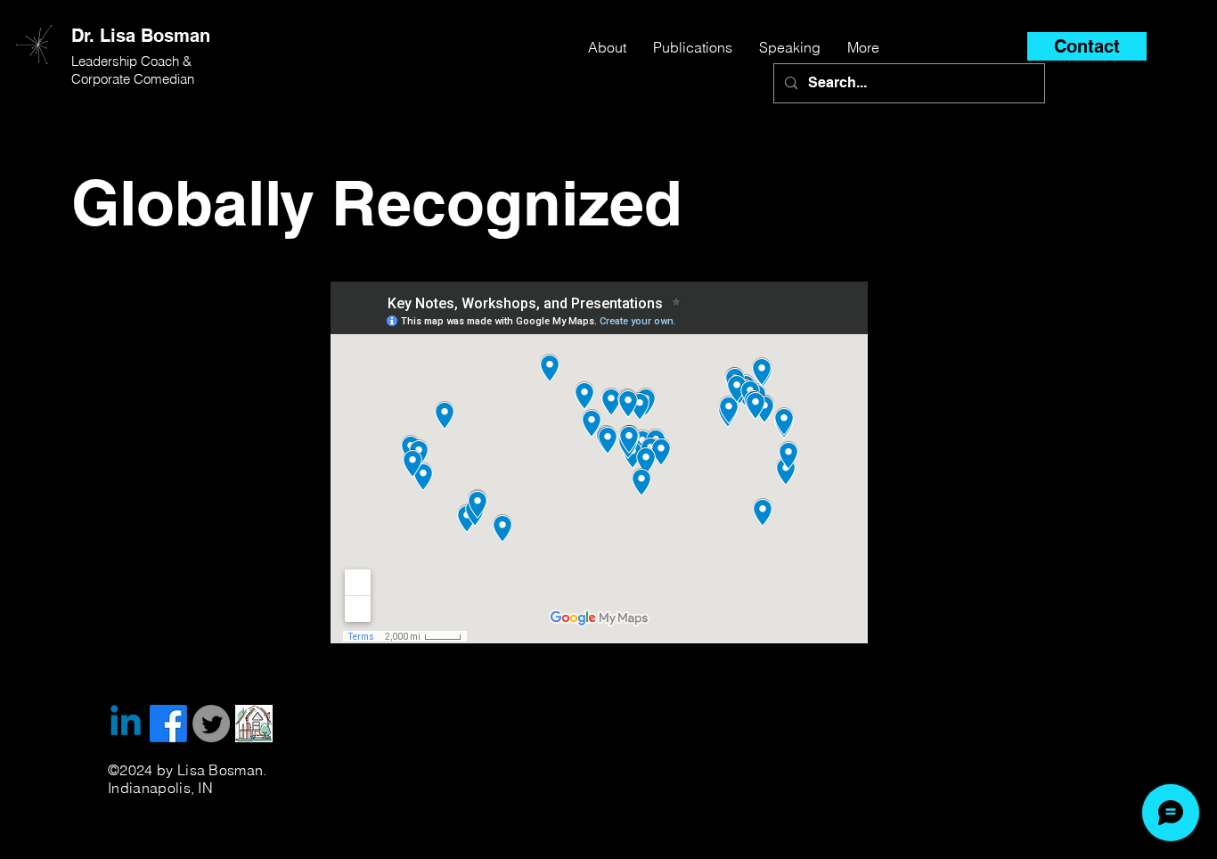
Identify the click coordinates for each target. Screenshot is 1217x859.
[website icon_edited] (254, 723)
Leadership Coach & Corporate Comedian (133, 70)
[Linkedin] (125, 723)
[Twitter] (211, 723)
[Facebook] (168, 723)
